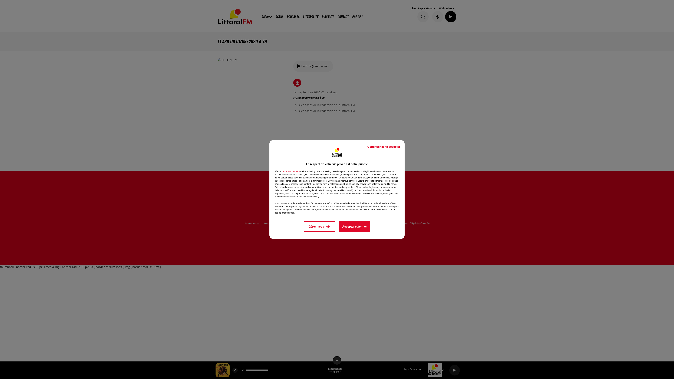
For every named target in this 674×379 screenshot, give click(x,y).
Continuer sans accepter (383, 147)
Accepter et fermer (354, 226)
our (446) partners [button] (291, 171)
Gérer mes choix (319, 226)
